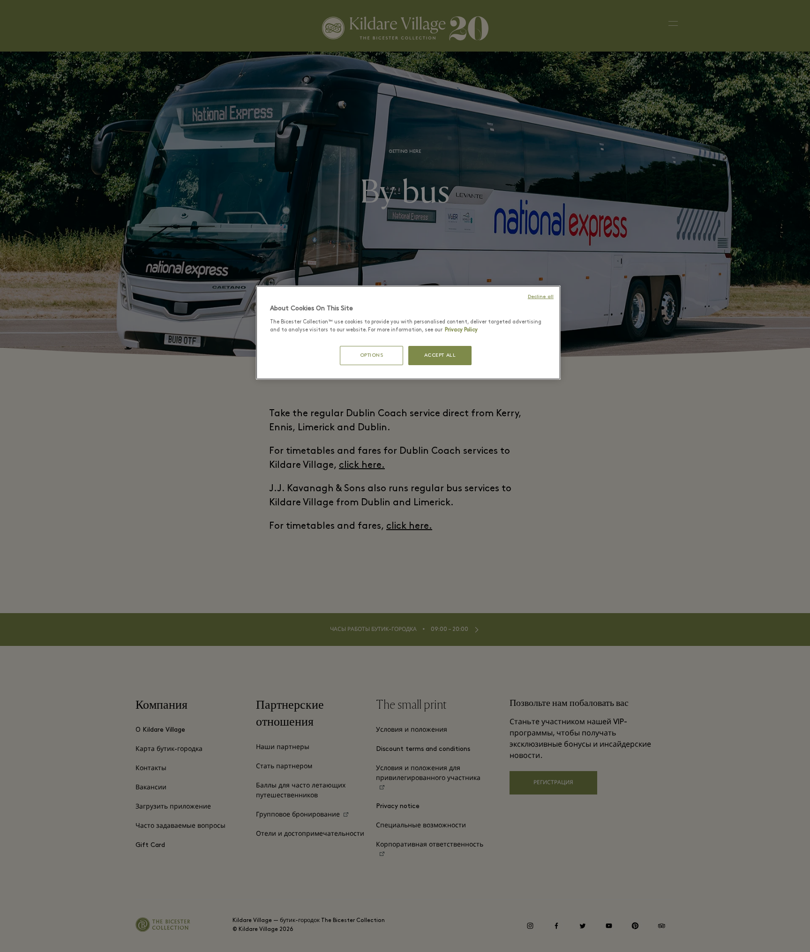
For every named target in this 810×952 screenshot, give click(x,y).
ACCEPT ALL (440, 355)
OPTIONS (371, 355)
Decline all (541, 297)
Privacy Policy (461, 330)
